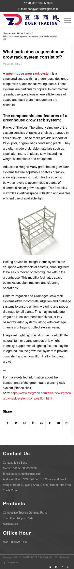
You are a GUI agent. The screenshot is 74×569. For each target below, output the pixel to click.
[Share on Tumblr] (50, 422)
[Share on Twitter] (16, 422)
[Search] (56, 20)
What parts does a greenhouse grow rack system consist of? (33, 54)
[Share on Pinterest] (33, 422)
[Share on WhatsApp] (24, 422)
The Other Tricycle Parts (18, 518)
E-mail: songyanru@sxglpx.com (38, 9)
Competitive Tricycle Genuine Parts (25, 512)
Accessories (10, 524)
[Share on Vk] (58, 422)
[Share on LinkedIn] (41, 422)
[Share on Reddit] (67, 422)
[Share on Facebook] (7, 422)
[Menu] (65, 20)
